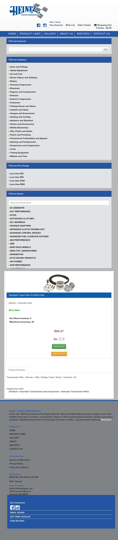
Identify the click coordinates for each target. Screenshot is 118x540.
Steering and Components (23, 142)
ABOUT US (66, 33)
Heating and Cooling (20, 117)
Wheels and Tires (18, 156)
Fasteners (15, 102)
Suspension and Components (25, 145)
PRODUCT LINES (30, 33)
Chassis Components (20, 85)
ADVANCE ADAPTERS (20, 226)
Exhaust (14, 95)
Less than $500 (17, 184)
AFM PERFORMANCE (20, 265)
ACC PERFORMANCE (20, 211)
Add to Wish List (59, 354)
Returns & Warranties (19, 460)
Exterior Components (20, 99)
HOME (12, 33)
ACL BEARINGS (17, 222)
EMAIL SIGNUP (17, 512)
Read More (106, 420)
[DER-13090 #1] (59, 283)
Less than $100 (17, 181)
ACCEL (13, 215)
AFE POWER (16, 261)
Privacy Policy (16, 463)
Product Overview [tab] (17, 370)
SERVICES (83, 33)
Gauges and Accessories (22, 113)
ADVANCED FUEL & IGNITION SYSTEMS (29, 236)
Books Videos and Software (23, 77)
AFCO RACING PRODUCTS (23, 258)
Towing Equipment (19, 152)
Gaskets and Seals (19, 110)
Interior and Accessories (22, 124)
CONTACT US (101, 33)
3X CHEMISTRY (17, 208)
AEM (12, 243)
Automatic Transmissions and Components (39, 391)
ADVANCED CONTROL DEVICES (25, 233)
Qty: (56, 339)
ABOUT (13, 441)
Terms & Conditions (19, 467)
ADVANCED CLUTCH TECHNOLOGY (27, 229)
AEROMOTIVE (16, 254)
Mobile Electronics (19, 127)
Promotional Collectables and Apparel (28, 138)
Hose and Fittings (19, 67)
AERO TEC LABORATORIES (23, 251)
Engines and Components (23, 92)
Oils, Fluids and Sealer (21, 131)
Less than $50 (17, 177)
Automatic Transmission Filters (75, 391)
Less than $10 (17, 173)
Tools (13, 149)
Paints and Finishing (20, 135)
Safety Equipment (19, 70)
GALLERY (50, 33)
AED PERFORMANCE (20, 240)
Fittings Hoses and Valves (23, 106)
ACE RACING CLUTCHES (22, 218)
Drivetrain (15, 88)
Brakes (13, 81)
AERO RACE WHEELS (20, 247)
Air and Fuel (16, 74)
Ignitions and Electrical (21, 120)
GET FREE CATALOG (20, 517)
